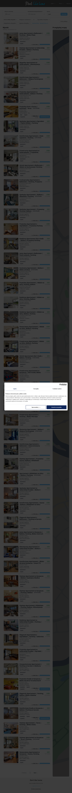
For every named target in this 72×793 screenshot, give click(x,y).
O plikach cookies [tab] (57, 388)
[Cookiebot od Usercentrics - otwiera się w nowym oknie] (60, 385)
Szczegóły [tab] (36, 388)
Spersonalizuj (35, 407)
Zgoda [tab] (15, 388)
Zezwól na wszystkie (56, 407)
